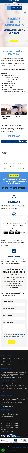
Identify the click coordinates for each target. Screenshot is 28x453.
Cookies (24, 447)
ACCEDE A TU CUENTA (14, 0)
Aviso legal (23, 446)
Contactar (22, 4)
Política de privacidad (19, 334)
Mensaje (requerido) (8, 322)
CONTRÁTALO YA (14, 175)
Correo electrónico (7, 315)
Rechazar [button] (17, 232)
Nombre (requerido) (8, 301)
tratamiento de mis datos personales (14, 336)
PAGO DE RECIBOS (14, 2)
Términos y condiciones (16, 447)
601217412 (14, 4)
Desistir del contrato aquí (15, 449)
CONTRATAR (14, 41)
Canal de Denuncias (16, 446)
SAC (8, 449)
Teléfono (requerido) (8, 308)
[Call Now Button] (3, 450)
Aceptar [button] (5, 232)
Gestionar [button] (11, 232)
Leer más (22, 232)
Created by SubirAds (14, 450)
